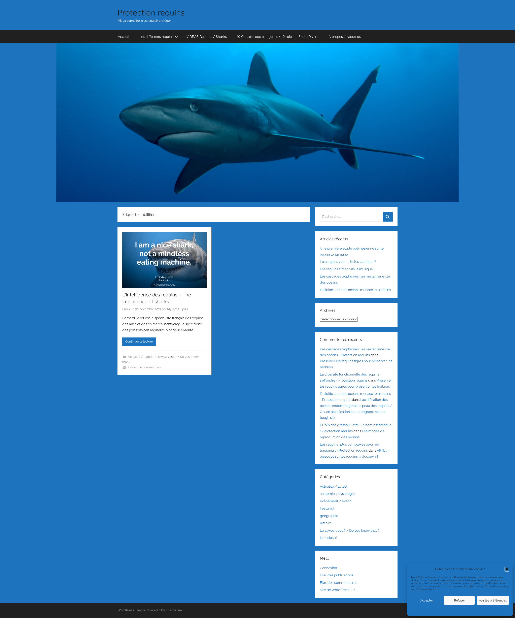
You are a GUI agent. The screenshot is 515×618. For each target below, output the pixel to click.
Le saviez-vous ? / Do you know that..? (350, 530)
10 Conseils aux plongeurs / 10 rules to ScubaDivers (277, 36)
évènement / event (335, 501)
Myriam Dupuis (177, 309)
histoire (326, 523)
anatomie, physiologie (337, 494)
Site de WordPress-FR (337, 590)
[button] (507, 569)
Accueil (123, 36)
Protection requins (151, 12)
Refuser (459, 600)
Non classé (328, 538)
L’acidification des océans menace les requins (355, 290)
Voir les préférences (493, 600)
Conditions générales (460, 610)
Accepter (426, 600)
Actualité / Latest (140, 357)
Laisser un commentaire (145, 367)
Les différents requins (156, 36)
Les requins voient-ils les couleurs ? (348, 262)
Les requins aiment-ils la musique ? (347, 269)
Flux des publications (336, 575)
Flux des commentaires (338, 583)
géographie (329, 516)
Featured (327, 508)
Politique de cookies (438, 610)
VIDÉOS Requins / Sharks (206, 36)
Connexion (328, 568)
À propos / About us (345, 36)
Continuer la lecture (139, 341)
